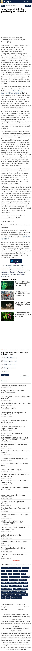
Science (3, 5)
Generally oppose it (10, 364)
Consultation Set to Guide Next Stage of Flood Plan (15, 515)
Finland (12, 270)
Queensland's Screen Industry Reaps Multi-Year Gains (14, 421)
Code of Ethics (21, 604)
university (8, 266)
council (17, 576)
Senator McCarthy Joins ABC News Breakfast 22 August (13, 391)
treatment (14, 268)
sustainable (25, 270)
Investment (4, 582)
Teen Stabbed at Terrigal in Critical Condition (13, 549)
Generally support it (10, 361)
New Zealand (24, 588)
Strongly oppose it (10, 368)
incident (19, 597)
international (5, 268)
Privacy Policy (5, 607)
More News (16, 560)
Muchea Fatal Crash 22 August (11, 433)
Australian (9, 570)
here (16, 257)
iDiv (22, 274)
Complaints (20, 609)
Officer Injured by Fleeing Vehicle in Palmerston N (13, 413)
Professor (4, 573)
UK (22, 576)
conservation (5, 274)
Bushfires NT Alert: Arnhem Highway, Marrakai (14, 445)
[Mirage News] (6, 1)
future (23, 591)
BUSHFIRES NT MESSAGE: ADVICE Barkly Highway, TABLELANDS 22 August (15, 439)
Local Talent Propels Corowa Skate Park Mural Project (15, 488)
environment (17, 573)
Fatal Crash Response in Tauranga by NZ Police (15, 509)
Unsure (6, 371)
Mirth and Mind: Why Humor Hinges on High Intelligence (23, 314)
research (16, 266)
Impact (3, 597)
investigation (5, 585)
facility (18, 270)
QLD (12, 591)
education (11, 582)
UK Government (5, 591)
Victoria (26, 570)
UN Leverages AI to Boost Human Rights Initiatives (15, 398)
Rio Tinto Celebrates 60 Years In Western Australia (15, 452)
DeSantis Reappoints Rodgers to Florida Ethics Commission (15, 528)
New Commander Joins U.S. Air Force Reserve (14, 542)
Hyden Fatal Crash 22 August (11, 470)
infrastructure (21, 272)
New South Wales (14, 579)
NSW (21, 570)
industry (25, 582)
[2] (8, 637)
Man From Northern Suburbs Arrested (14, 459)
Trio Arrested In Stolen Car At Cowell (14, 386)
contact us (9, 649)
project (25, 585)
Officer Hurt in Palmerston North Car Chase (14, 555)
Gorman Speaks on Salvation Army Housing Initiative (13, 496)
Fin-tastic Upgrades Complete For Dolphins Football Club (13, 428)
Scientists (22, 268)
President (9, 594)
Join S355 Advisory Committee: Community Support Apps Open (12, 522)
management (5, 276)
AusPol (11, 585)
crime (3, 588)
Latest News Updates (7, 604)
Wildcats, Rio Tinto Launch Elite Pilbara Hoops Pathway (15, 482)
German (22, 266)
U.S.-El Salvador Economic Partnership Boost (14, 464)
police (3, 570)
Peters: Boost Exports (8, 408)
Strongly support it (10, 357)
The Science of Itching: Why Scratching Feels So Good (23, 304)
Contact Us (20, 607)
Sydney (3, 594)
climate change (17, 594)
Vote (5, 375)
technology (18, 582)
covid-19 (27, 576)
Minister (24, 573)
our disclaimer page (20, 649)
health (10, 573)
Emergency (9, 588)
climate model (15, 274)
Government (11, 568)
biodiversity (5, 272)
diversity (13, 272)
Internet (13, 597)
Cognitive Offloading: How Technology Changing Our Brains (22, 284)
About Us (26, 607)
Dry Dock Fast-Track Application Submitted (12, 502)
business (12, 576)
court (8, 597)
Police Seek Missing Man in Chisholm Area (16, 403)
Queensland (5, 576)
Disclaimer (4, 609)
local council (4, 579)
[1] (6, 637)
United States (18, 585)
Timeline (4, 381)
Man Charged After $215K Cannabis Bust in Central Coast (15, 475)
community (4, 270)
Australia (4, 568)
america (25, 594)
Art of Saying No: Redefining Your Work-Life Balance (23, 294)
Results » (25, 375)
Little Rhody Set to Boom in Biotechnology (11, 536)
